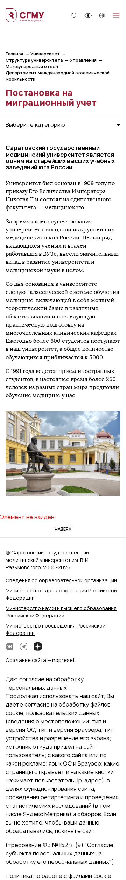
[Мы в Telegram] (24, 646)
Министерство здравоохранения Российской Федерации (61, 594)
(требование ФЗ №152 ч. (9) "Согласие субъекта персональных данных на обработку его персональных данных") (60, 853)
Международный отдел (32, 67)
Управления (83, 60)
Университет (45, 54)
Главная (14, 54)
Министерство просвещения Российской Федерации (55, 629)
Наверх (63, 529)
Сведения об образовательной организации (61, 580)
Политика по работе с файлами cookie (58, 876)
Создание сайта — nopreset (40, 660)
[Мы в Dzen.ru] (38, 646)
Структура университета (34, 60)
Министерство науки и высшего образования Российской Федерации (61, 612)
